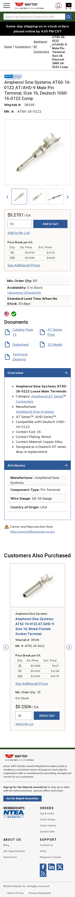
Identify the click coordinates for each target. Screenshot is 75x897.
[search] (68, 17)
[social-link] (44, 867)
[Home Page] (29, 5)
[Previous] (7, 196)
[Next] (67, 196)
